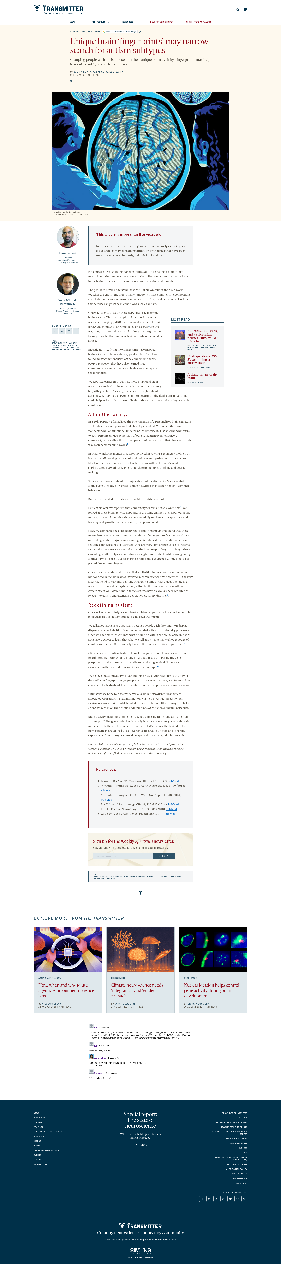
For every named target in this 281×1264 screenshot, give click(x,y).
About (234, 1113)
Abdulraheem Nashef (201, 348)
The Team (242, 1118)
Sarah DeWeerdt (125, 1004)
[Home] (140, 1225)
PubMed (173, 781)
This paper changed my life (49, 1132)
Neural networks (61, 349)
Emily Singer (196, 382)
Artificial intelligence (50, 978)
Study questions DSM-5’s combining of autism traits (203, 360)
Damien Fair (81, 72)
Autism (66, 343)
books (46, 1151)
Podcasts (39, 1136)
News (72, 22)
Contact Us (241, 1183)
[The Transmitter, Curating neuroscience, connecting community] (59, 9)
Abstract (107, 790)
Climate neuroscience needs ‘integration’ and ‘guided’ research (137, 991)
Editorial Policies (237, 1165)
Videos (37, 1141)
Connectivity (58, 347)
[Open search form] (237, 9)
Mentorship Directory (235, 1139)
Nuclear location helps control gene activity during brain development (211, 991)
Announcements (238, 1143)
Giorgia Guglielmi (199, 1004)
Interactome (73, 347)
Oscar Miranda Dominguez (106, 72)
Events (37, 1155)
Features (38, 1122)
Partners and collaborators (231, 1122)
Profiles (38, 1127)
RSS (245, 1153)
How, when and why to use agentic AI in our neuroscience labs (66, 991)
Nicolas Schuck (51, 1004)
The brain (77, 349)
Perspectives (99, 22)
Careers (243, 1148)
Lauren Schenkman (200, 368)
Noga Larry (193, 348)
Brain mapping (69, 345)
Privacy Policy (239, 1174)
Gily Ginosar (212, 346)
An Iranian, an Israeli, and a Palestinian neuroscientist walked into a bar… (203, 336)
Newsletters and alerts (234, 1127)
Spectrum (94, 31)
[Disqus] (140, 1059)
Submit (163, 856)
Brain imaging (120, 877)
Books (37, 1146)
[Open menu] (245, 9)
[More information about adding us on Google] (140, 32)
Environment (118, 978)
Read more (140, 1145)
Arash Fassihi (197, 346)
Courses (38, 1160)
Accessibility (240, 1179)
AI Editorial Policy (236, 1169)
